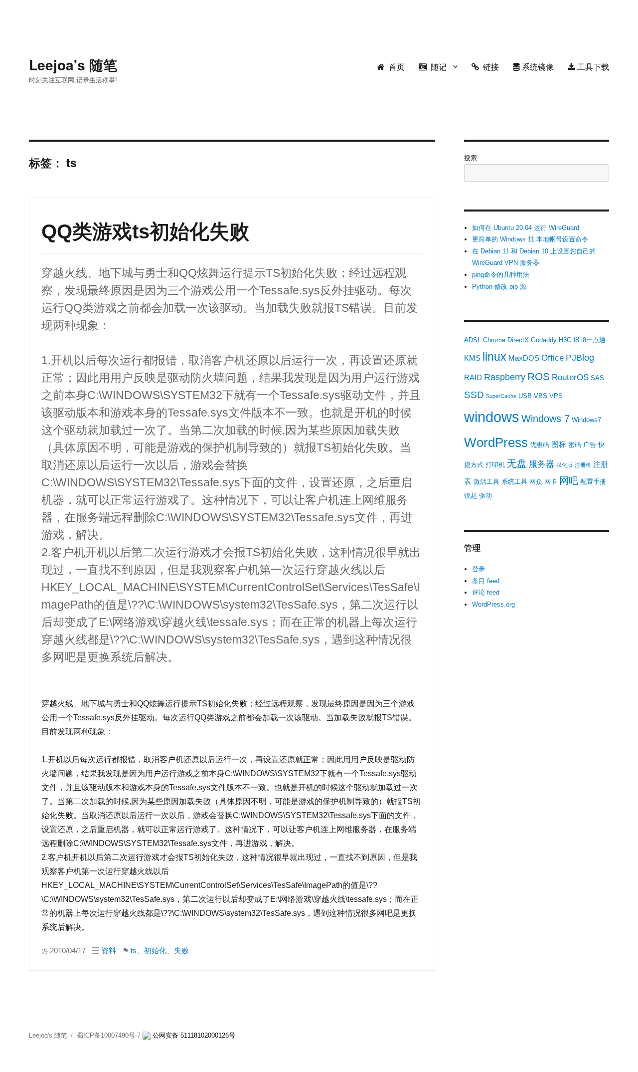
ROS (538, 376)
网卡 (550, 481)
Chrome (494, 340)
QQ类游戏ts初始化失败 (145, 231)
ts (134, 951)
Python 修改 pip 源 (499, 286)
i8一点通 (593, 340)
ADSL (472, 340)
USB (525, 396)
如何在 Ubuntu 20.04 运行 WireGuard (525, 227)
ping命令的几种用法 (500, 274)
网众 (535, 481)
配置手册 (593, 481)
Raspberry (504, 377)
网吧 (568, 480)
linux (494, 356)
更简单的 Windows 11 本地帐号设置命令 (530, 239)
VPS (556, 396)
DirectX (518, 340)
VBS (540, 396)
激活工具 (486, 481)
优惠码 (539, 444)
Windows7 (586, 420)
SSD (474, 395)
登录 (478, 569)
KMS (472, 358)
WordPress (496, 442)
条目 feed (485, 581)
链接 (489, 66)
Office (552, 358)
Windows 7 (545, 418)
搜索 (470, 158)
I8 (576, 339)
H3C (565, 340)
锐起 (470, 495)
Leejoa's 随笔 (73, 64)
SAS (597, 378)
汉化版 (564, 465)
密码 (574, 444)
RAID (473, 377)
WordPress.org (493, 604)
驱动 (485, 495)
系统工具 (514, 481)
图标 (558, 444)
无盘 (517, 463)
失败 (181, 951)
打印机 (495, 464)
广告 (589, 444)
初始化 (155, 951)
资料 (108, 951)
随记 (437, 66)
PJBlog (580, 358)
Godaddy (544, 340)
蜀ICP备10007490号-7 (110, 1035)
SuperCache (501, 396)
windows (491, 417)
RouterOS (570, 377)
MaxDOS (523, 358)
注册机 (583, 465)
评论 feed (485, 592)
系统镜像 (537, 66)
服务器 (541, 464)
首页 (395, 66)
